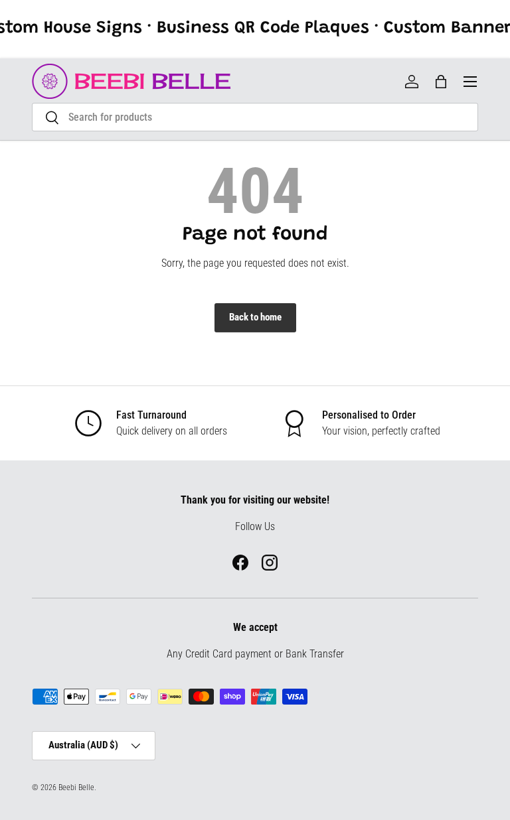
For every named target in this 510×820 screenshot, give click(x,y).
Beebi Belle (76, 787)
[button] (441, 81)
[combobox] (255, 117)
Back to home (255, 317)
